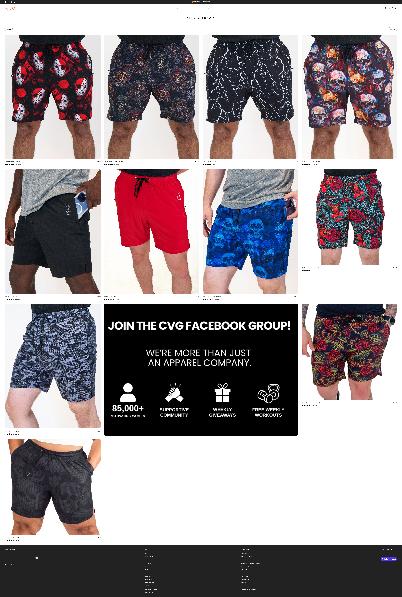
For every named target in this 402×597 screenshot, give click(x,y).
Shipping (147, 573)
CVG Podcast (244, 582)
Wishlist (147, 576)
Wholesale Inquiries (151, 589)
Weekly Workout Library (248, 586)
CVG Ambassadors (246, 556)
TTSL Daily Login (245, 576)
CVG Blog (243, 573)
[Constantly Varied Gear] (10, 8)
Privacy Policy (149, 579)
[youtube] (11, 2)
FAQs (146, 553)
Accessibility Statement (152, 586)
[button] (391, 29)
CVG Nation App (245, 579)
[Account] (393, 8)
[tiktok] (14, 2)
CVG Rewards (245, 553)
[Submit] (36, 558)
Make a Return (149, 560)
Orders (147, 566)
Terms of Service (150, 582)
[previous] (189, 2)
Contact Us (148, 563)
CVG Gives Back (245, 560)
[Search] (386, 8)
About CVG (244, 569)
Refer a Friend (245, 566)
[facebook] (6, 2)
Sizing (146, 569)
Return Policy (149, 556)
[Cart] (396, 8)
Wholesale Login (150, 592)
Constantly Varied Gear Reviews (250, 563)
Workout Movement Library (249, 589)
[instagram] (9, 2)
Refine (9, 29)
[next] (212, 2)
